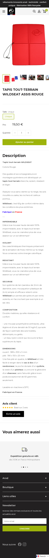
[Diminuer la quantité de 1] (15, 132)
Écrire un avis (13, 414)
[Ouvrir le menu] (4, 11)
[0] (44, 11)
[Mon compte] (39, 11)
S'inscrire (25, 529)
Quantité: (7, 133)
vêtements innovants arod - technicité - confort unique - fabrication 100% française (24, 4)
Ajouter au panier (24, 142)
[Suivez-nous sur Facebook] (19, 544)
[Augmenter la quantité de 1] (28, 132)
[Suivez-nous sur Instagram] (24, 544)
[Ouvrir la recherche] (34, 11)
